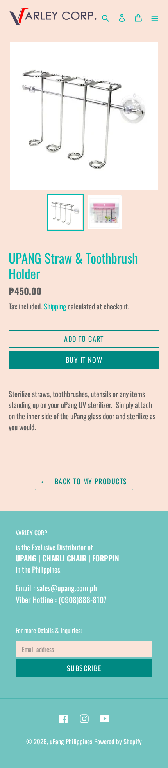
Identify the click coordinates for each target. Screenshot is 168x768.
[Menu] (155, 16)
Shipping (55, 306)
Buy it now (84, 360)
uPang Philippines (71, 741)
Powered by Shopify (118, 741)
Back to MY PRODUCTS (90, 481)
